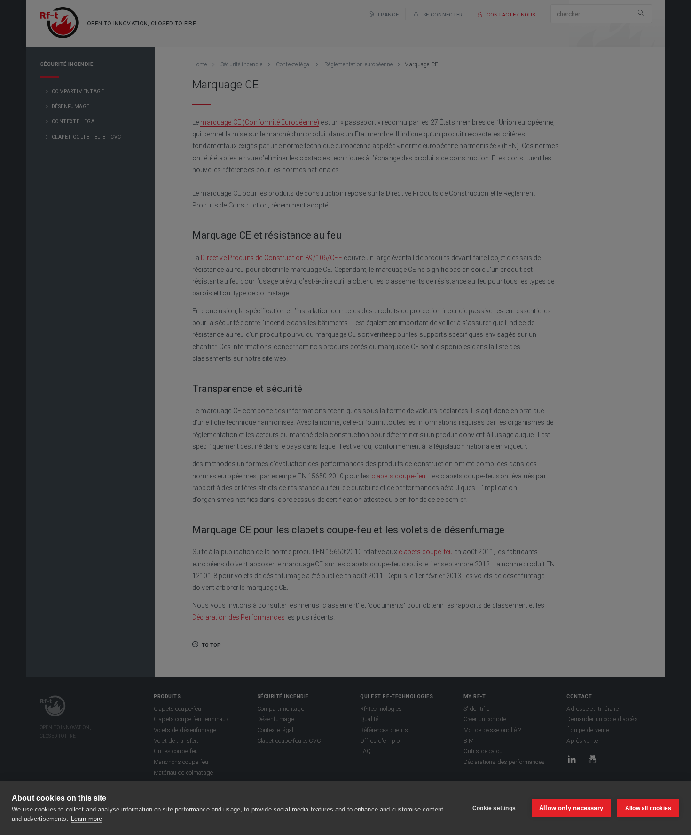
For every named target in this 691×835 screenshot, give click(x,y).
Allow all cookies (648, 808)
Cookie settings (494, 808)
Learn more (86, 818)
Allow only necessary (571, 807)
